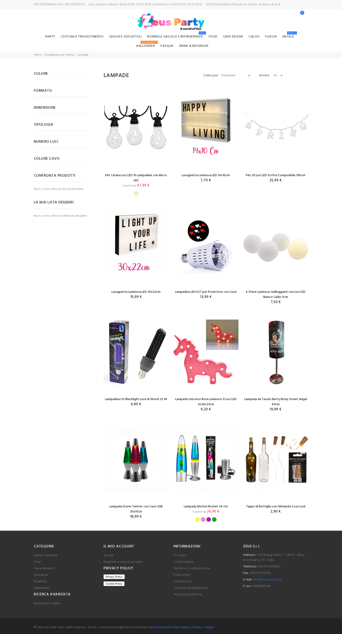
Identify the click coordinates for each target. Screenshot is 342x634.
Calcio (254, 36)
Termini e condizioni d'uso (191, 568)
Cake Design (233, 36)
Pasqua (167, 46)
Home (37, 55)
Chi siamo (180, 555)
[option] (136, 193)
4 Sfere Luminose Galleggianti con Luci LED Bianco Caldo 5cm (275, 294)
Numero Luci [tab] (46, 142)
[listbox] (136, 192)
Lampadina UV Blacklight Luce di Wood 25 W (136, 399)
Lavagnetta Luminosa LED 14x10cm (206, 175)
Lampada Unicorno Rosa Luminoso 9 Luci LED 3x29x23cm (206, 402)
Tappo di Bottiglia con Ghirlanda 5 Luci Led (275, 506)
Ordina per (210, 75)
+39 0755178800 (45, 4)
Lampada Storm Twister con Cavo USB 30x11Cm (136, 509)
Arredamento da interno (59, 55)
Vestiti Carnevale (46, 555)
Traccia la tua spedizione (190, 588)
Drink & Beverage (194, 46)
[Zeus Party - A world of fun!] (171, 21)
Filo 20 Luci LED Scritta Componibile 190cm (275, 175)
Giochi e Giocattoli (125, 36)
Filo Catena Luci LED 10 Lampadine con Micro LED (136, 178)
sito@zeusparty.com (267, 579)
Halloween (146, 45)
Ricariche (40, 581)
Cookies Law (182, 581)
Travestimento (44, 568)
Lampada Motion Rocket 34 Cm (206, 506)
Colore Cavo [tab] (47, 159)
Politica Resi (181, 575)
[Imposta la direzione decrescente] (254, 75)
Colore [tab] (41, 74)
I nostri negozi (183, 562)
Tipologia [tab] (43, 125)
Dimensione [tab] (45, 108)
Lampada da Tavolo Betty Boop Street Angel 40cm (275, 402)
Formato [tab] (43, 91)
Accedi (108, 555)
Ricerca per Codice (47, 603)
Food (213, 36)
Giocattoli (41, 575)
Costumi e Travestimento (82, 36)
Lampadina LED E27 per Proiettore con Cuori (206, 292)
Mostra (264, 75)
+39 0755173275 (74, 4)
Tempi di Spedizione (187, 594)
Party (50, 36)
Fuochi (271, 36)
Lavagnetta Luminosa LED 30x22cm (136, 292)
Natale (289, 36)
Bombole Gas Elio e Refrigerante (176, 36)
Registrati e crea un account (123, 562)
